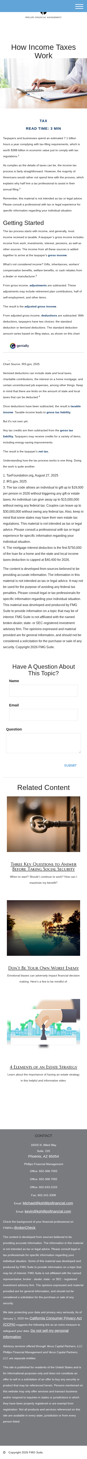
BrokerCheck (24, 1228)
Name (14, 681)
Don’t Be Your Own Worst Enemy (43, 968)
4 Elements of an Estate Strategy (43, 1067)
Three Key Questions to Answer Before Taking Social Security (43, 866)
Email (14, 705)
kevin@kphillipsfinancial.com (48, 1211)
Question (14, 729)
